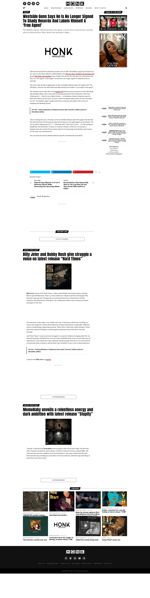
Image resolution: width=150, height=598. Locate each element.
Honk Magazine (43, 196)
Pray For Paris (70, 74)
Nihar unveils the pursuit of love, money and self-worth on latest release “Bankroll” (117, 124)
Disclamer (75, 563)
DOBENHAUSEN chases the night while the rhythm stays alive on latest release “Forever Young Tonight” (117, 132)
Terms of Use (65, 563)
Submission (98, 563)
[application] (113, 23)
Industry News (56, 8)
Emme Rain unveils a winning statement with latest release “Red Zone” (117, 109)
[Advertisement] (62, 154)
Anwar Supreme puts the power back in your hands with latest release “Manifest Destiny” (117, 116)
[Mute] (122, 29)
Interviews (79, 8)
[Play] (101, 29)
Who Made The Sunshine (42, 76)
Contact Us (108, 563)
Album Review (68, 8)
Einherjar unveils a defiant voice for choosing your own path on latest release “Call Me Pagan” (117, 140)
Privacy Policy (86, 563)
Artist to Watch (100, 8)
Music (46, 8)
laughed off (59, 91)
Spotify (48, 359)
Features (89, 8)
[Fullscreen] (125, 29)
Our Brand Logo (52, 563)
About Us (41, 563)
